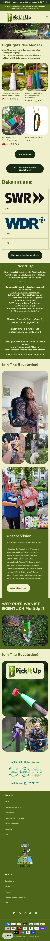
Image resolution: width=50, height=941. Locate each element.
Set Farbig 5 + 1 (8, 137)
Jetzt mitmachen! (18, 588)
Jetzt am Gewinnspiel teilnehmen (25, 168)
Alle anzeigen (25, 154)
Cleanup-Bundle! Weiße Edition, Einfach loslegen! (11, 95)
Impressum (9, 813)
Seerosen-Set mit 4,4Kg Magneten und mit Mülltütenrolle (34, 95)
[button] (3, 17)
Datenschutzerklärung (15, 818)
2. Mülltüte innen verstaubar (25, 292)
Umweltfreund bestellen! (16, 897)
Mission (8, 892)
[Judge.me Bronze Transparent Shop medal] (37, 772)
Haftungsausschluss (13, 807)
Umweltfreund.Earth (21, 936)
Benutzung (9, 881)
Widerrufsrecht (12, 824)
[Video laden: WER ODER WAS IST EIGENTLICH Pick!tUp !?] (25, 630)
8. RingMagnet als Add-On (25, 311)
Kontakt (8, 829)
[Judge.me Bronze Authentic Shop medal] (25, 772)
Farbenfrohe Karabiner (34, 137)
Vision (7, 886)
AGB (7, 802)
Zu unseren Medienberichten (25, 255)
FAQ (7, 835)
